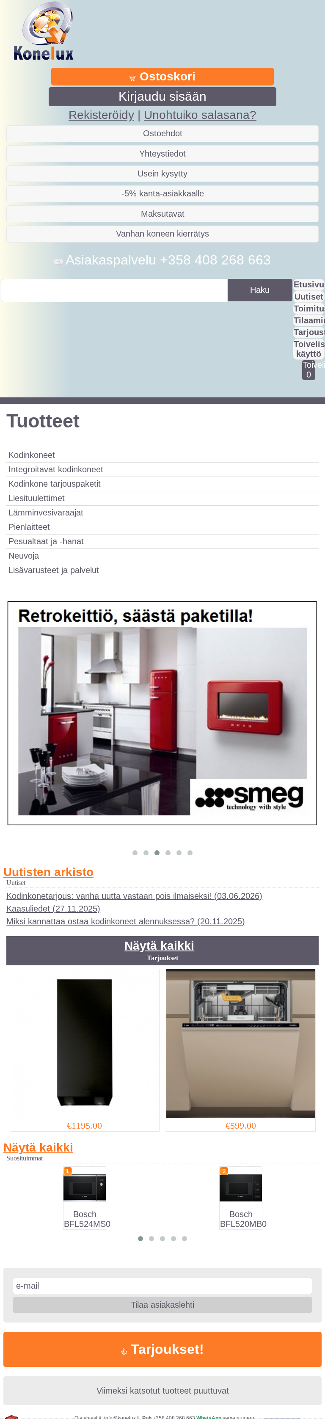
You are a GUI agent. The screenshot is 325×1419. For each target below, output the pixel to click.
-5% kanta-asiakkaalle (162, 193)
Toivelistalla (309, 369)
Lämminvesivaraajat (45, 512)
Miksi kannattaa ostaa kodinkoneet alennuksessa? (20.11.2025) (125, 921)
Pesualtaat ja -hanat (46, 541)
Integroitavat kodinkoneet (55, 469)
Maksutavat (163, 213)
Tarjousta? (309, 332)
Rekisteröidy (101, 114)
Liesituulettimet (36, 498)
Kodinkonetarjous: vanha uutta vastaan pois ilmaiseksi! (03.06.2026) (134, 896)
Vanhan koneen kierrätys (162, 233)
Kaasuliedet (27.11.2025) (53, 908)
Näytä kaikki (159, 945)
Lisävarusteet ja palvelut (53, 570)
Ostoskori (166, 76)
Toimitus (309, 308)
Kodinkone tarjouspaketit (54, 483)
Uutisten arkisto (48, 872)
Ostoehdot (162, 133)
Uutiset (309, 296)
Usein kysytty (162, 173)
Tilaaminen (309, 320)
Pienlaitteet (29, 527)
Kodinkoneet (31, 455)
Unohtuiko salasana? (200, 114)
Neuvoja (23, 555)
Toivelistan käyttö (309, 348)
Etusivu (309, 284)
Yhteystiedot (162, 153)
